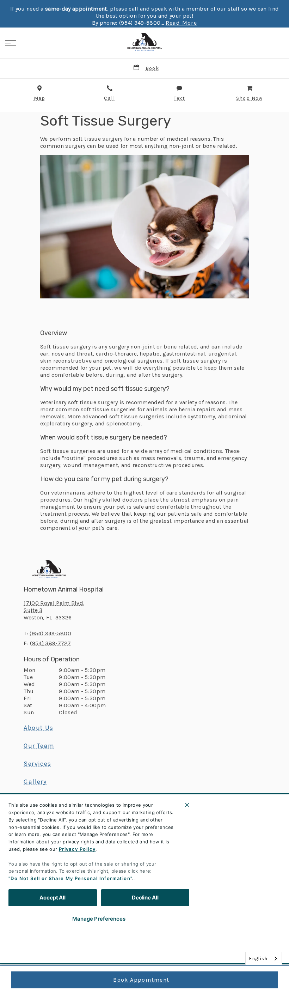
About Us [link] (38, 728)
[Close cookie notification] (187, 805)
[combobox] (263, 958)
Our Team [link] (39, 746)
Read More (181, 23)
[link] (144, 42)
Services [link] (37, 763)
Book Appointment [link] (141, 979)
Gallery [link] (35, 781)
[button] (10, 43)
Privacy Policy (77, 849)
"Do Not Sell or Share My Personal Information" (70, 878)
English (258, 958)
